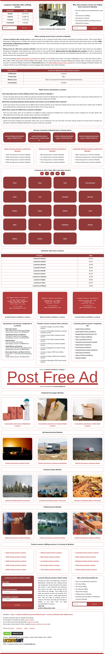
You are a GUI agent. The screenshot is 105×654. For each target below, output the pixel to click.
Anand (90, 210)
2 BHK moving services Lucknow (15, 561)
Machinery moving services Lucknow (87, 561)
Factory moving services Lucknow (86, 569)
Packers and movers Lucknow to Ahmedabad (52, 463)
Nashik (14, 196)
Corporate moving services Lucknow (86, 552)
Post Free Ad (52, 377)
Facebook (19, 628)
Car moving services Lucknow (49, 561)
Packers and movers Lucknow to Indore (87, 463)
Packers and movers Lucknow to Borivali (87, 538)
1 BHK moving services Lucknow (15, 557)
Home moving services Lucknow (15, 552)
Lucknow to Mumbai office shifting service (60, 614)
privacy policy (43, 624)
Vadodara (65, 210)
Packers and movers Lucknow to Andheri (52, 538)
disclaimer (33, 624)
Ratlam (65, 238)
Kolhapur (14, 210)
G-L (52, 173)
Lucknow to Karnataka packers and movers (52, 500)
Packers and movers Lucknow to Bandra (17, 538)
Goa (40, 224)
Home (12, 614)
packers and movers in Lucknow (26, 58)
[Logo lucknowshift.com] (13, 642)
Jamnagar (90, 224)
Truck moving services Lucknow (50, 569)
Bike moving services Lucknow (50, 557)
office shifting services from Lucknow (61, 63)
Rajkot (14, 224)
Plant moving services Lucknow (85, 565)
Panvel (14, 183)
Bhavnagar (90, 196)
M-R (58, 173)
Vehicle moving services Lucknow (51, 552)
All (42, 173)
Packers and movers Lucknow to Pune (17, 463)
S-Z (63, 173)
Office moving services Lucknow (85, 557)
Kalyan (40, 183)
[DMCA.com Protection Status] (13, 635)
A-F (47, 173)
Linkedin (11, 628)
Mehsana (14, 238)
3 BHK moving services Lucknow (15, 565)
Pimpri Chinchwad (90, 183)
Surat (40, 196)
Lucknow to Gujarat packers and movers (17, 500)
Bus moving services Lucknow (50, 565)
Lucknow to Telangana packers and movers (87, 500)
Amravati (40, 238)
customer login (31, 622)
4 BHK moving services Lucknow (15, 569)
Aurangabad (65, 196)
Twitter (26, 628)
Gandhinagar (65, 224)
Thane (65, 183)
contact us (28, 620)
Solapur (40, 210)
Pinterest (32, 628)
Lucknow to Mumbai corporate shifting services (30, 614)
